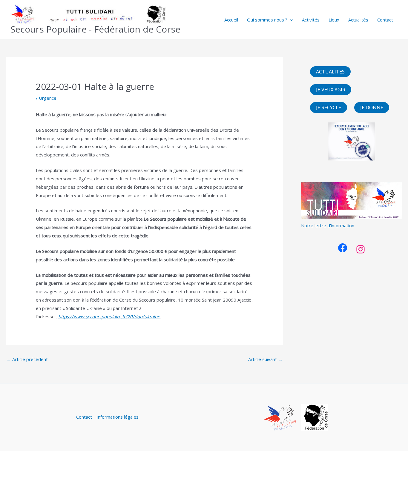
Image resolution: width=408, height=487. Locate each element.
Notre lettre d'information (327, 225)
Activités (311, 20)
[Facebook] (342, 247)
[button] (290, 19)
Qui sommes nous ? (267, 20)
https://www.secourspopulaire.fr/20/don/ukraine (109, 316)
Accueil (231, 20)
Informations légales (117, 417)
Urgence (47, 98)
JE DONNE (371, 107)
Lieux (334, 20)
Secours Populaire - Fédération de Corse (95, 29)
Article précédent (27, 359)
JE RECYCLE (328, 107)
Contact (385, 20)
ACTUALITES (330, 71)
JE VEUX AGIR (330, 89)
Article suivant (265, 359)
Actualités (358, 20)
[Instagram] (360, 249)
